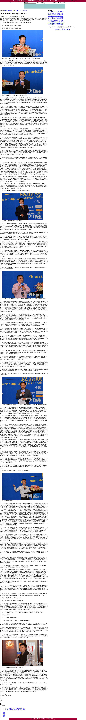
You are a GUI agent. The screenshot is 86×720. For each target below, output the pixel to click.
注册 (72, 0)
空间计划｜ (35, 0)
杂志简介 (60, 2)
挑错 (4, 713)
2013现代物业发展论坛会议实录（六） (16, 709)
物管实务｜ (29, 0)
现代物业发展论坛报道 (21, 10)
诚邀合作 (43, 719)
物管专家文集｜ (41, 0)
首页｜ (11, 0)
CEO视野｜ (23, 0)
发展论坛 (10, 10)
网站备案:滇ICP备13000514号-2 (62, 29)
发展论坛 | (52, 0)
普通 (14, 10)
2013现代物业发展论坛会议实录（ (56, 11)
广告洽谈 (53, 719)
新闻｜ (14, 0)
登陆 (75, 0)
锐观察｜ (18, 0)
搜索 (43, 2)
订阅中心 (55, 2)
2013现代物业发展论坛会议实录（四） (16, 708)
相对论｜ (47, 0)
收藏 (4, 712)
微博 (64, 2)
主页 (6, 10)
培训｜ (56, 0)
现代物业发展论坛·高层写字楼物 (55, 13)
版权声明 (48, 719)
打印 (4, 716)
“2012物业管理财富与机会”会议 (55, 20)
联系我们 (38, 719)
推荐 (4, 715)
